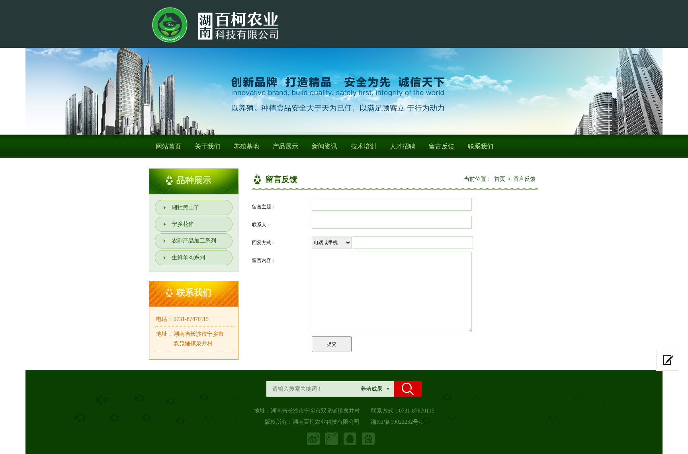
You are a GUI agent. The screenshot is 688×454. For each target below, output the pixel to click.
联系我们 (480, 146)
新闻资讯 (324, 146)
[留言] (667, 360)
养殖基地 (246, 146)
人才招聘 (402, 146)
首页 (499, 179)
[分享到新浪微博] (313, 438)
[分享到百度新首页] (368, 438)
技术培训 (363, 146)
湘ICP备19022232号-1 (397, 422)
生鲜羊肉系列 (188, 257)
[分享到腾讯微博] (331, 438)
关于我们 (207, 146)
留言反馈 (441, 146)
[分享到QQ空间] (350, 438)
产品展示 (285, 146)
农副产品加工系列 (194, 241)
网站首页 (168, 146)
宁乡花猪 (183, 224)
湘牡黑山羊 (185, 207)
